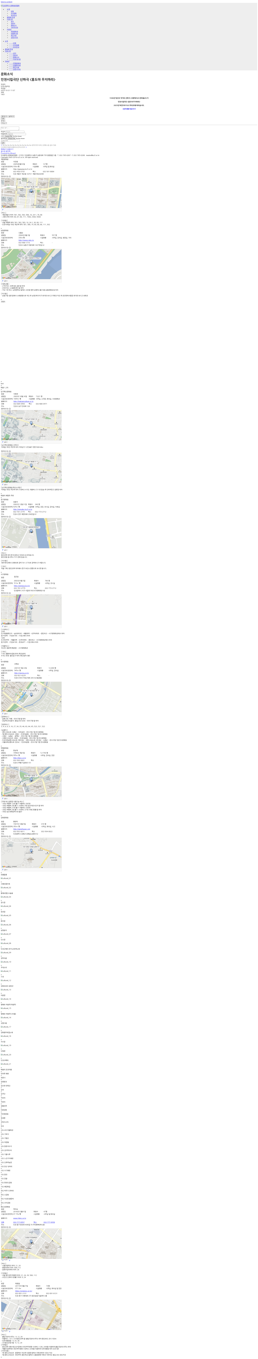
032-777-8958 (49, 1222)
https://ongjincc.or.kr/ (23, 1291)
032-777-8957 (19, 1222)
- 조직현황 (14, 45)
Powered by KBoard (8, 153)
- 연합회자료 (15, 65)
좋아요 (4, 116)
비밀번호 (4, 134)
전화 (2, 1222)
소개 (8, 9)
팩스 (35, 1222)
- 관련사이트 (15, 69)
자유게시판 (14, 27)
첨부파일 (4, 138)
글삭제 (8, 151)
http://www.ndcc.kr (26, 240)
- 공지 (12, 53)
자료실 (7, 61)
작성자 (3, 131)
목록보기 (4, 149)
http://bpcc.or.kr (19, 758)
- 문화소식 (14, 57)
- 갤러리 (13, 55)
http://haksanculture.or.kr (23, 401)
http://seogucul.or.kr (22, 586)
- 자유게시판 (15, 59)
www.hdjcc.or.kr (19, 1218)
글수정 (3, 151)
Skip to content (6, 2)
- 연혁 (12, 43)
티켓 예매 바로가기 (129, 109)
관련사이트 (14, 37)
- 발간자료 (14, 67)
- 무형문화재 (15, 63)
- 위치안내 (14, 47)
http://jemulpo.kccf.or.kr (22, 509)
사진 (2, 136)
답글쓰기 (10, 149)
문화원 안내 (9, 49)
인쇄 (3, 118)
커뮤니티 (8, 51)
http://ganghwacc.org (21, 829)
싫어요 (11, 116)
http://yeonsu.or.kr (21, 673)
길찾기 (6, 281)
